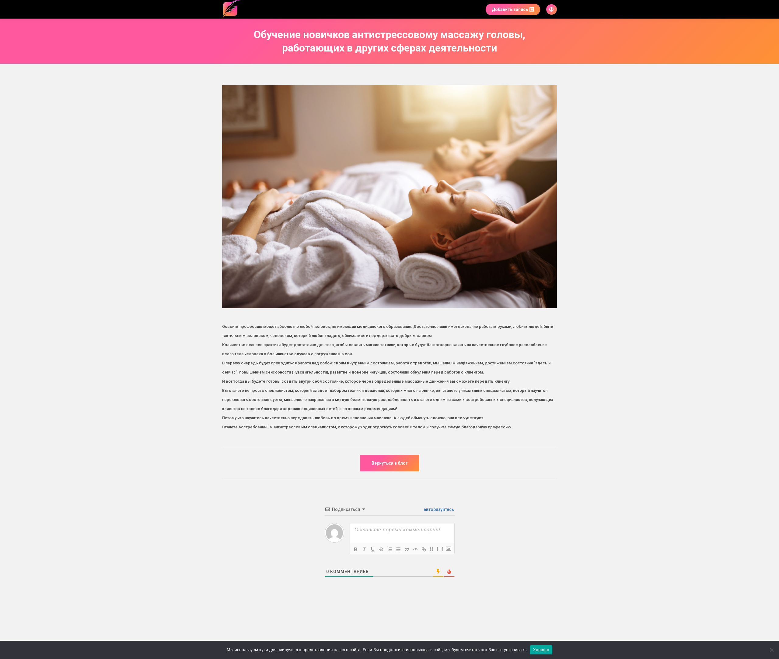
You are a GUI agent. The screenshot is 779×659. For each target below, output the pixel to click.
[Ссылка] (424, 549)
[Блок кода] (415, 549)
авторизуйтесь (438, 509)
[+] (440, 549)
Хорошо (541, 649)
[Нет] (771, 650)
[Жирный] (355, 549)
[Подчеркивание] (373, 549)
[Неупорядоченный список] (398, 549)
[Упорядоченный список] (390, 549)
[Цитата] (407, 549)
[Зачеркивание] (381, 549)
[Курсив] (364, 549)
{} (432, 549)
